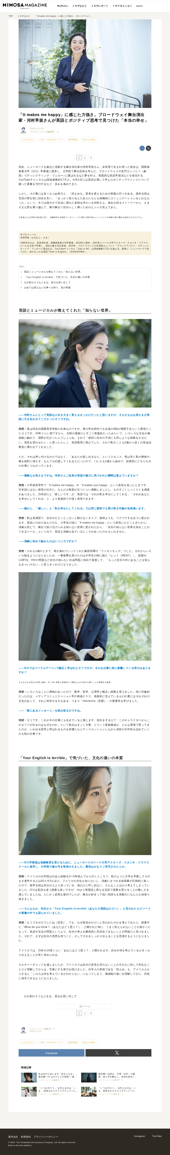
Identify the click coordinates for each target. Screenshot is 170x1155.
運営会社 (13, 1136)
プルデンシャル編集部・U (44, 131)
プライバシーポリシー (46, 1136)
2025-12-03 (36, 128)
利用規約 (26, 1136)
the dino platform (23, 1145)
